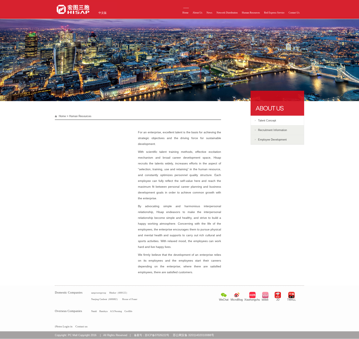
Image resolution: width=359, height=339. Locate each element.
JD (277, 299)
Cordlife (128, 311)
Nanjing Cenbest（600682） (105, 299)
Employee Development (272, 139)
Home (185, 12)
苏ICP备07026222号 (157, 335)
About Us (197, 12)
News (209, 12)
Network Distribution (227, 12)
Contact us (81, 326)
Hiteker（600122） (118, 292)
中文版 (102, 12)
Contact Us (294, 12)
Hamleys (103, 311)
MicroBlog (237, 299)
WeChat (224, 299)
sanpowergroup (98, 292)
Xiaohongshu (252, 299)
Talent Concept (267, 120)
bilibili (265, 299)
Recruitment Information (272, 130)
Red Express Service (274, 12)
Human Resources (251, 12)
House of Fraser (129, 299)
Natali (94, 311)
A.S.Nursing (116, 311)
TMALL (291, 299)
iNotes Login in (64, 326)
